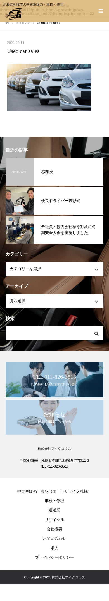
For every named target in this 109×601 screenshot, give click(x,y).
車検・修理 (54, 500)
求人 (54, 548)
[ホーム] (7, 22)
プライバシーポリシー (54, 557)
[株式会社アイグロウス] (49, 14)
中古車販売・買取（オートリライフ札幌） (54, 491)
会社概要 (54, 529)
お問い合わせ (54, 538)
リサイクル (54, 519)
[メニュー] (100, 11)
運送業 (54, 510)
